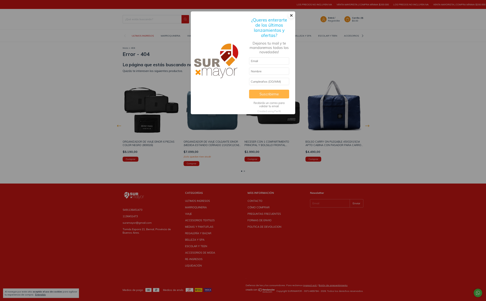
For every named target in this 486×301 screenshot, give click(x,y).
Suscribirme (269, 94)
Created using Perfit (269, 111)
